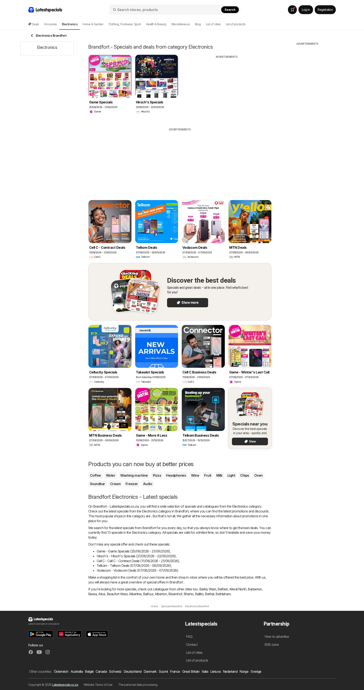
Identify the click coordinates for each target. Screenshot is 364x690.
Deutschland (133, 671)
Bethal (209, 594)
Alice (101, 594)
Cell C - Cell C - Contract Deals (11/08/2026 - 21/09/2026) (138, 561)
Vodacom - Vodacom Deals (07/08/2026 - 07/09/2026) (137, 570)
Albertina (135, 594)
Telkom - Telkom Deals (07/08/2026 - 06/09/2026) (134, 565)
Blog (198, 24)
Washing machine (134, 475)
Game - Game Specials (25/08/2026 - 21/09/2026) (133, 551)
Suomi (163, 671)
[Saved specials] (292, 9)
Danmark (150, 671)
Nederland (230, 671)
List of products (236, 24)
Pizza (157, 475)
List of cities (213, 24)
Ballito (199, 594)
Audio (147, 484)
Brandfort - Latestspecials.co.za (116, 506)
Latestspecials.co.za (65, 684)
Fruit (207, 475)
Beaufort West (117, 594)
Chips (244, 475)
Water (110, 475)
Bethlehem (223, 594)
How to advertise (277, 636)
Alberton (161, 594)
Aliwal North (237, 589)
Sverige (255, 671)
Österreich (61, 671)
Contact (191, 644)
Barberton (255, 589)
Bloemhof (175, 594)
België (89, 671)
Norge (244, 671)
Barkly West (207, 589)
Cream (115, 484)
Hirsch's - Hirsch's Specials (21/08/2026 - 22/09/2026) (136, 556)
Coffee (95, 475)
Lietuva (215, 671)
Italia (205, 671)
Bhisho (189, 594)
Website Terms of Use (98, 684)
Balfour (148, 594)
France (175, 671)
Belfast (223, 589)
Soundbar (97, 484)
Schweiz (115, 671)
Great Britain (190, 671)
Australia (77, 671)
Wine (195, 475)
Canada (101, 671)
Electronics (240, 506)
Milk (219, 475)
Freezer (132, 484)
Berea (92, 594)
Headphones (176, 475)
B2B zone (272, 644)
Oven (258, 475)
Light (231, 475)
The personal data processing (138, 684)
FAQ (189, 636)
